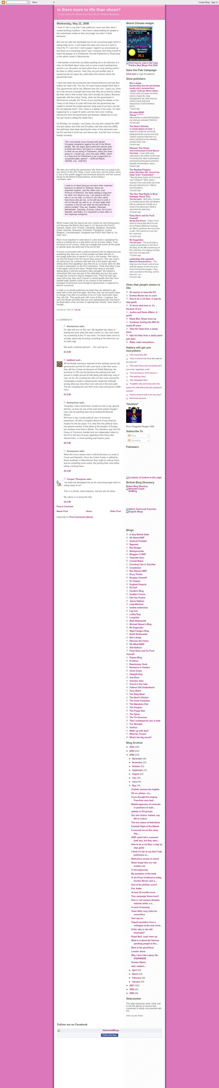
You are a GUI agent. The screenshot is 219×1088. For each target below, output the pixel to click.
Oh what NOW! (137, 112)
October (136, 766)
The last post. (136, 199)
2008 (132, 755)
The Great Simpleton (140, 701)
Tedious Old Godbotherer (142, 687)
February (137, 978)
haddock (71, 360)
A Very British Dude (139, 534)
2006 (132, 989)
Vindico (133, 727)
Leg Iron (134, 611)
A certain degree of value (141, 129)
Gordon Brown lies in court (143, 295)
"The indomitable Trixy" (139, 380)
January (136, 981)
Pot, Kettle (136, 888)
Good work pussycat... (138, 398)
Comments (135, 440)
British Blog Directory (137, 486)
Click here (131, 74)
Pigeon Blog (136, 657)
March (135, 974)
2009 (132, 751)
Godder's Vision (138, 594)
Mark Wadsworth (138, 621)
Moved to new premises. (141, 261)
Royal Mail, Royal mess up (143, 319)
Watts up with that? (139, 731)
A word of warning (140, 907)
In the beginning (139, 870)
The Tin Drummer (138, 717)
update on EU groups (141, 811)
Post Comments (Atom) (81, 517)
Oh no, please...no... (141, 793)
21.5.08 (67, 352)
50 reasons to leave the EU (143, 292)
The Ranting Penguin (140, 169)
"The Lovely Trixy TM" (138, 355)
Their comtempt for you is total (145, 721)
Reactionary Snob (138, 664)
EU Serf (133, 587)
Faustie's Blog (137, 591)
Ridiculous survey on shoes (145, 859)
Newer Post (62, 511)
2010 (132, 747)
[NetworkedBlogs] (109, 1030)
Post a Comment (65, 506)
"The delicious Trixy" (138, 376)
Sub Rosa (134, 677)
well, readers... (138, 966)
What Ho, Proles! (138, 734)
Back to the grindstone (142, 947)
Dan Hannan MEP (138, 571)
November (137, 762)
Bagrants (134, 544)
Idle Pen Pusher (137, 597)
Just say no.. (137, 918)
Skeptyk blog (136, 674)
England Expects (138, 584)
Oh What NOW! (137, 644)
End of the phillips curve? (144, 885)
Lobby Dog (135, 614)
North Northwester (138, 634)
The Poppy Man (137, 711)
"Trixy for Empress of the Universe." (144, 373)
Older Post (115, 511)
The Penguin (136, 707)
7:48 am (77, 310)
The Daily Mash (137, 694)
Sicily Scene (136, 671)
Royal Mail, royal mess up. (144, 936)
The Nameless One (139, 704)
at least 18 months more (143, 892)
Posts (133, 436)
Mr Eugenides (136, 240)
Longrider (134, 617)
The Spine (135, 714)
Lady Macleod (136, 604)
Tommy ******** (137, 115)
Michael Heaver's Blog (141, 624)
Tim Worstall (136, 724)
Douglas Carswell (138, 577)
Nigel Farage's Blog (139, 631)
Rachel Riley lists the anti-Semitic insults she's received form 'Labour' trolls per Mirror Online (145, 88)
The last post (136, 242)
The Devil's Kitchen (139, 126)
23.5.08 (67, 502)
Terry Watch (135, 691)
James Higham (137, 601)
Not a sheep (135, 83)
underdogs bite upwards (142, 259)
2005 (132, 993)
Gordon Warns (138, 962)
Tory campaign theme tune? (145, 896)
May (134, 785)
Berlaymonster (137, 551)
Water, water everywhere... (142, 342)
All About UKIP (137, 537)
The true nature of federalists (145, 822)
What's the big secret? (141, 737)
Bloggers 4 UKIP (138, 554)
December (137, 758)
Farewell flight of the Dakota (145, 826)
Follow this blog (109, 1035)
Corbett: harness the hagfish (145, 789)
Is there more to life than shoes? (89, 9)
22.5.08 (67, 443)
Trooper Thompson (76, 479)
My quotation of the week (143, 873)
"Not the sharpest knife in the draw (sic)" (145, 395)
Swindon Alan (136, 681)
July (134, 778)
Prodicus (134, 661)
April (135, 970)
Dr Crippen (135, 581)
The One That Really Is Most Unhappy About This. (143, 195)
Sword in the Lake (138, 684)
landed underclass (139, 607)
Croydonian (135, 568)
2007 (132, 985)
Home (89, 511)
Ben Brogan (135, 548)
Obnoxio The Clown (139, 148)
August (136, 774)
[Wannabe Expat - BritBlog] (144, 498)
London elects (138, 951)
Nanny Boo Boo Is (138, 221)
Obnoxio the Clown (139, 641)
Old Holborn (136, 647)
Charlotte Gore (137, 557)
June (135, 781)
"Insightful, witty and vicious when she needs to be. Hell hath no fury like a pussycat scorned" (144, 387)
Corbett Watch (136, 561)
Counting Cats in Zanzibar (143, 564)
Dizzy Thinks (136, 574)
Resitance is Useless (140, 667)
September (137, 770)
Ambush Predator (138, 541)
